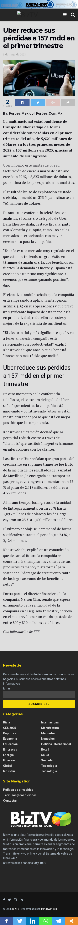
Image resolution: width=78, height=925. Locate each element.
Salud (45, 755)
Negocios (48, 738)
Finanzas (9, 760)
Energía (8, 755)
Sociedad (47, 760)
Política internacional (56, 744)
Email (6, 688)
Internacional (50, 722)
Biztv (6, 722)
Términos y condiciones (20, 795)
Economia (10, 738)
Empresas (10, 749)
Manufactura (50, 727)
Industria (9, 771)
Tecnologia (49, 765)
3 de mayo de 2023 (14, 54)
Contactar (10, 800)
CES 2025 (9, 727)
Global (7, 765)
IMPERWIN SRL (49, 908)
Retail (45, 749)
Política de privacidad (18, 789)
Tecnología (49, 771)
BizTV (15, 908)
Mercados (48, 733)
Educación (10, 744)
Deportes (9, 733)
